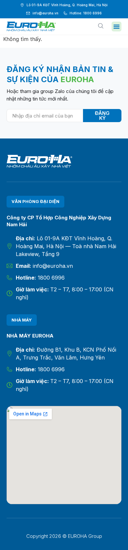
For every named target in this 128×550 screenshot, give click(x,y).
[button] (116, 26)
